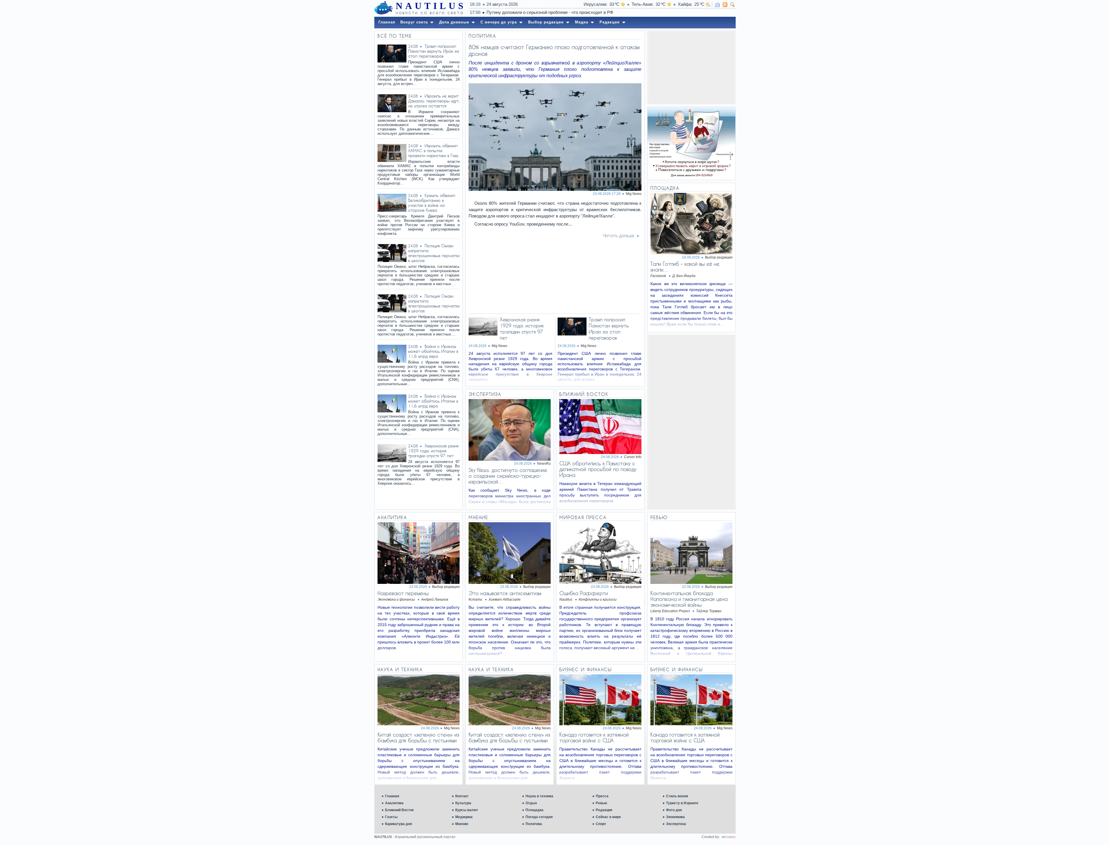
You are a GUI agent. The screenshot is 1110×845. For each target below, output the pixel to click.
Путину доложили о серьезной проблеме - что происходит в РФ (549, 12)
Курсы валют (466, 810)
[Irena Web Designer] (729, 837)
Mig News (633, 194)
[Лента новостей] (725, 4)
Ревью (601, 803)
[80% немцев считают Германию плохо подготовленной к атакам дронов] (555, 189)
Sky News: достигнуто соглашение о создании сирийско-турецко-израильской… (508, 475)
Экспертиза (676, 824)
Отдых (531, 803)
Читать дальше (618, 235)
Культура (463, 803)
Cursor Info (632, 457)
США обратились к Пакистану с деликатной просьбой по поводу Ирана (597, 469)
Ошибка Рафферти (583, 593)
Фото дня (674, 810)
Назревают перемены (403, 593)
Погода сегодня (539, 817)
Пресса (602, 796)
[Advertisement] (691, 67)
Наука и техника (539, 796)
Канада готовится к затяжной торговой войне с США (594, 737)
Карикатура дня (398, 824)
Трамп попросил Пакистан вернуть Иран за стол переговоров (433, 51)
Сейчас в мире (608, 817)
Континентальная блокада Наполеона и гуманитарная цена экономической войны (689, 599)
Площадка (534, 810)
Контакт (462, 796)
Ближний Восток (399, 810)
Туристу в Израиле (682, 803)
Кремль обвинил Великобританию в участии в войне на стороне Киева (431, 203)
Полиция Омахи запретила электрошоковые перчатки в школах (434, 253)
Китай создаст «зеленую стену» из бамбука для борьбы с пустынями (418, 737)
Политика (534, 824)
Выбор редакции (718, 257)
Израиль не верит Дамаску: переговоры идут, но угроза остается (434, 100)
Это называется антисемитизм (505, 593)
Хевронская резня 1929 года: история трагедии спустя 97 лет (433, 450)
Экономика (675, 817)
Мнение (461, 824)
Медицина (464, 817)
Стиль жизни (677, 796)
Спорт (601, 824)
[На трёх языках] (691, 143)
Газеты (391, 817)
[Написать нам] (717, 4)
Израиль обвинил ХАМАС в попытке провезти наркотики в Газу (433, 150)
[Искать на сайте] (732, 4)
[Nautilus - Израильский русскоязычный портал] (383, 8)
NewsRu (544, 464)
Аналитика (394, 803)
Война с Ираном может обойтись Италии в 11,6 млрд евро (433, 351)
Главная (392, 796)
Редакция (604, 810)
